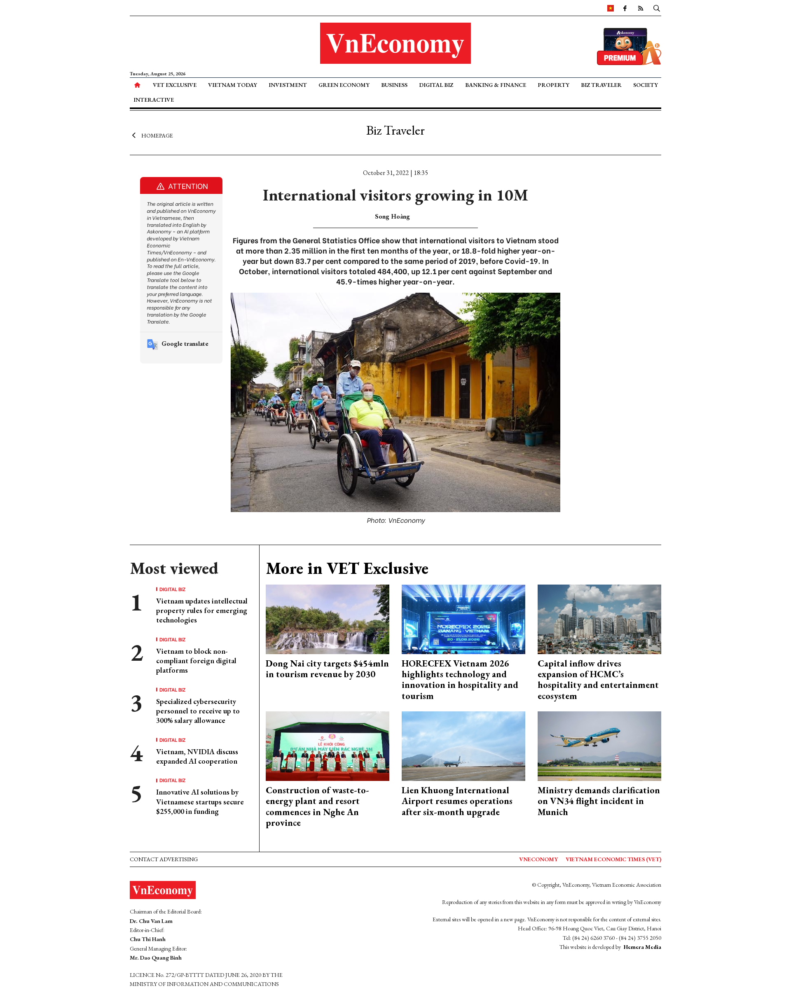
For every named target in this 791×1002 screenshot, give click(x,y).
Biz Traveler (601, 85)
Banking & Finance (495, 85)
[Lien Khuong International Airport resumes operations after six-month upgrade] (463, 745)
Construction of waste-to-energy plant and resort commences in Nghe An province (317, 806)
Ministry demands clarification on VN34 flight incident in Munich (599, 801)
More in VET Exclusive (347, 568)
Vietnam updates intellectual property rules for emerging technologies (202, 610)
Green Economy (344, 85)
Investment (288, 85)
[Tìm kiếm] (656, 7)
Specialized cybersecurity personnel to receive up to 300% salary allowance (198, 711)
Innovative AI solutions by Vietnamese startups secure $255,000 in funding (200, 801)
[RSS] (640, 7)
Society (645, 85)
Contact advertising (164, 859)
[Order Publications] (629, 45)
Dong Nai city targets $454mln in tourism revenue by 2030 (327, 668)
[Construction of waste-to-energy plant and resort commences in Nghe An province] (327, 745)
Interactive (153, 99)
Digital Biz (436, 85)
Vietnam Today (232, 85)
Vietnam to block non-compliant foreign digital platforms (196, 660)
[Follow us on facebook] (625, 7)
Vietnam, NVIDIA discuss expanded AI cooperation (197, 756)
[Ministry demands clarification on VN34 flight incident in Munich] (599, 745)
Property (553, 85)
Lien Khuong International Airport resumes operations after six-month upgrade (457, 801)
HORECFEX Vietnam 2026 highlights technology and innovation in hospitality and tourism (460, 679)
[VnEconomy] (610, 8)
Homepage (157, 135)
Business (394, 85)
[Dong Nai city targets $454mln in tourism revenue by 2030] (327, 618)
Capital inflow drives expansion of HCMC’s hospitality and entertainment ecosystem (598, 679)
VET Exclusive (175, 85)
